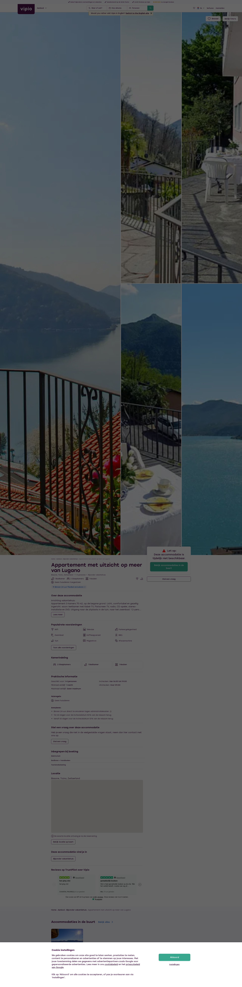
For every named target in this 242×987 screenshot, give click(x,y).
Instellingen (174, 964)
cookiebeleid (111, 964)
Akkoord (174, 957)
